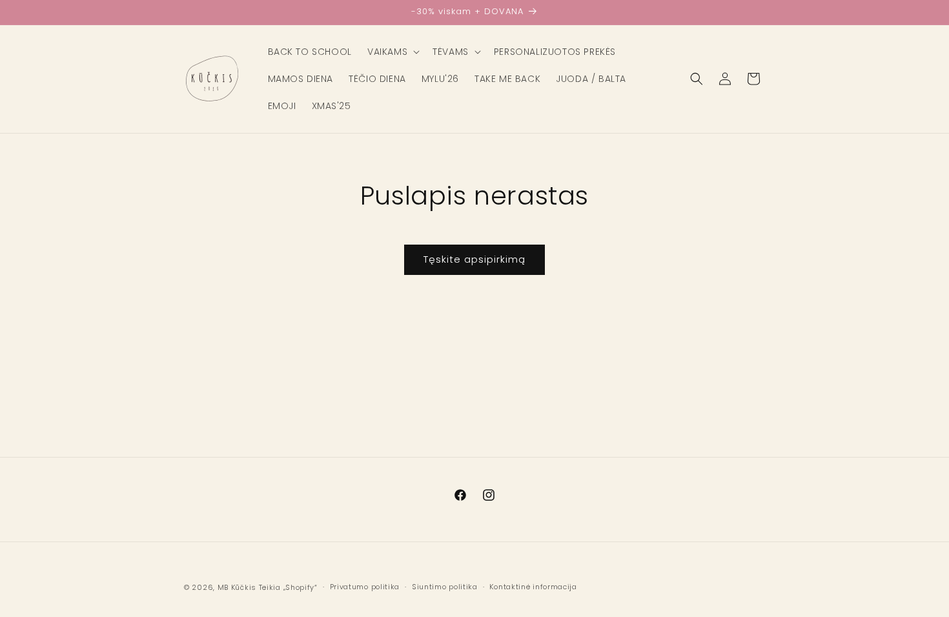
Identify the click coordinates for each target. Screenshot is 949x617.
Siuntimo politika (445, 587)
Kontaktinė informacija (533, 587)
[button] (392, 51)
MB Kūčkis (237, 587)
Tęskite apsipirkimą (474, 259)
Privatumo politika (365, 587)
